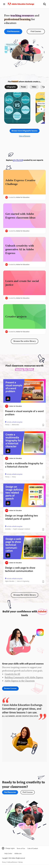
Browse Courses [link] (10, 688)
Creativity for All (12, 674)
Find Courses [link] (36, 31)
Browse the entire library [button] (24, 341)
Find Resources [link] (13, 31)
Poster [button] (23, 87)
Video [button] (34, 87)
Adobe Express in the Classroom (20, 680)
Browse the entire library (24, 595)
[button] (44, 4)
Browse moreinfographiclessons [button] (24, 131)
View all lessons (24, 136)
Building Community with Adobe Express (24, 677)
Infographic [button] (11, 87)
